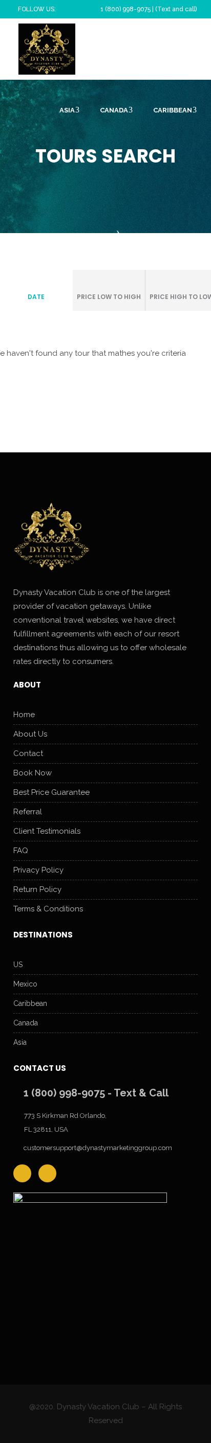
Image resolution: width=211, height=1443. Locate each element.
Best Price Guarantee (51, 792)
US (18, 964)
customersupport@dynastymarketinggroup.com (98, 1148)
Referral (27, 811)
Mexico (25, 984)
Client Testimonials (46, 831)
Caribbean (30, 1003)
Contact (28, 753)
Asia (20, 1042)
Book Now (32, 772)
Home (24, 714)
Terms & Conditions (48, 908)
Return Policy (37, 889)
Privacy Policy (38, 870)
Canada (25, 1023)
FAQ (20, 850)
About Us (30, 734)
